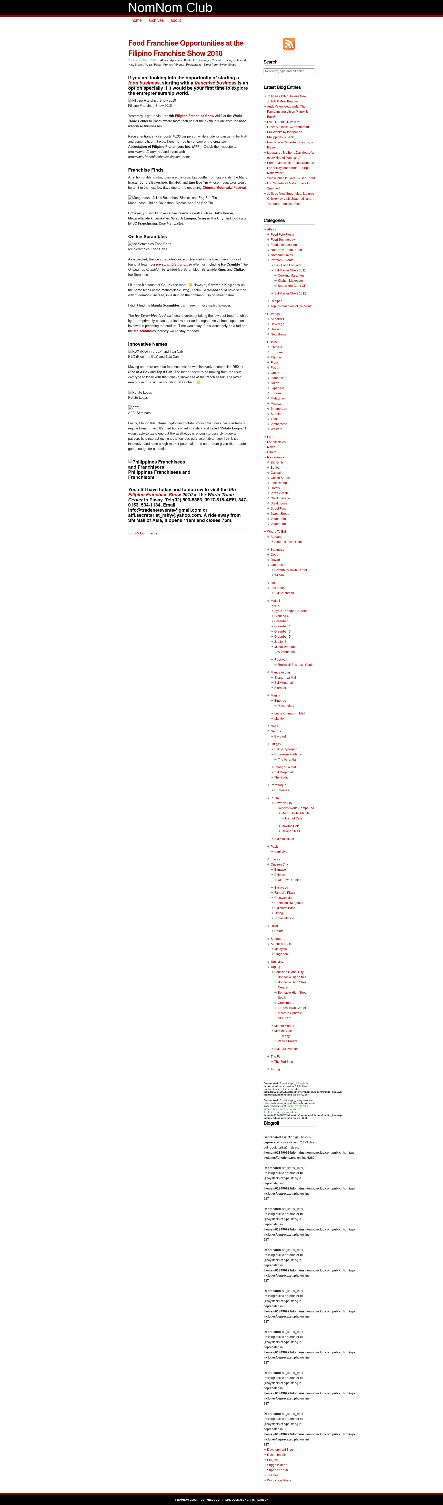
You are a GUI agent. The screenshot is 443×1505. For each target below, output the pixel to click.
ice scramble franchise (174, 264)
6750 (277, 606)
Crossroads (286, 1003)
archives (156, 20)
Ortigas (276, 744)
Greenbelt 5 (282, 636)
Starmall (280, 688)
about (175, 20)
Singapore (278, 939)
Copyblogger (211, 1499)
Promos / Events (173, 64)
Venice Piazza (288, 1041)
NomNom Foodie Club (286, 250)
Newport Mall (290, 831)
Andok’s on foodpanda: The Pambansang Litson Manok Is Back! (287, 112)
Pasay (275, 798)
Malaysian (278, 398)
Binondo (280, 700)
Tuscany (284, 1036)
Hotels (275, 488)
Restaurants (194, 64)
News (271, 447)
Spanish (276, 414)
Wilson (279, 575)
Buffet (275, 467)
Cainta (279, 931)
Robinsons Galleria (287, 754)
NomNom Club (170, 7)
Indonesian (278, 378)
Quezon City (279, 864)
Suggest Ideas (277, 1465)
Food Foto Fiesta (282, 234)
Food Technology (283, 239)
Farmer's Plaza (284, 892)
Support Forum (277, 1470)
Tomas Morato (284, 918)
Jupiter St (280, 642)
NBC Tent (284, 1018)
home (137, 20)
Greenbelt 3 (282, 631)
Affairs (164, 60)
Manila (275, 695)
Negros (276, 731)
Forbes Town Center (292, 1008)
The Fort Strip (283, 1062)
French (275, 362)
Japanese (278, 388)
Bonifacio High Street (292, 977)
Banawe (280, 869)
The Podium (282, 777)
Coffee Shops (280, 478)
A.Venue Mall (287, 652)
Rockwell (280, 659)
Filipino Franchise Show (194, 116)
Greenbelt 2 (282, 626)
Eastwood (281, 887)
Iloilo (274, 583)
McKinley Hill (283, 1031)
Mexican (277, 403)
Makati (275, 601)
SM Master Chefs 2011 (290, 270)
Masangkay (286, 706)
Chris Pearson (257, 1499)
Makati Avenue (284, 647)
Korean (276, 393)
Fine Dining (279, 483)
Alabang (277, 537)
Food (270, 437)
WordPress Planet (279, 1480)
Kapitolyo (280, 852)
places (275, 859)
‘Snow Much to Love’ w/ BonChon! (291, 178)
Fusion (275, 368)
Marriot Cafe (293, 818)
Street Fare (211, 64)
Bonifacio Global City (289, 972)
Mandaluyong (280, 672)
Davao (275, 560)
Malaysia (280, 949)
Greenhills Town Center (290, 570)
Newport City (283, 803)
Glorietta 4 (281, 616)
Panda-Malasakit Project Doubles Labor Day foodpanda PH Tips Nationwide (290, 168)
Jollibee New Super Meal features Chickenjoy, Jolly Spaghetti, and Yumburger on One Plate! (290, 199)
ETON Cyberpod (285, 749)
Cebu (274, 554)
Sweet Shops (228, 64)
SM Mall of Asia (285, 839)
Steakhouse (279, 503)
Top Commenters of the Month (292, 306)
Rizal (274, 926)
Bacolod (280, 736)
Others (271, 452)
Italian (275, 383)
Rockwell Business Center (296, 665)
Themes (272, 1475)
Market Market (284, 1026)
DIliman (279, 875)
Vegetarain (278, 519)
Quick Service (280, 498)
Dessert (241, 60)
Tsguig (275, 1069)
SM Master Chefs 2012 (290, 293)
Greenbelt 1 (282, 621)
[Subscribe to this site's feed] (289, 44)
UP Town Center (289, 880)
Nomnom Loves (282, 255)
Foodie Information (284, 245)
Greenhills (278, 565)
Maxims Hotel (290, 826)
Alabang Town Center (289, 542)
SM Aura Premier (286, 1049)
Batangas (277, 549)
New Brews (135, 64)
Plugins (272, 1460)
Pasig (275, 846)
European (278, 352)
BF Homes (281, 790)
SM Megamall (284, 683)
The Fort (276, 1056)
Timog (278, 913)
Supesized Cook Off (292, 286)
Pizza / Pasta (153, 64)
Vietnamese (279, 424)
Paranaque (278, 785)
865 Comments (145, 533)
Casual (216, 60)
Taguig (275, 967)
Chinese (277, 347)
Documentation (277, 1455)
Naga (274, 726)
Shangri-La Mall (285, 677)
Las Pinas (278, 588)
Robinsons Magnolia (288, 903)
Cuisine (272, 342)
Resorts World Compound (296, 808)
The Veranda (287, 759)
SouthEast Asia (281, 944)
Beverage (204, 60)
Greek (275, 373)
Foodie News (276, 442)
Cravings (228, 60)
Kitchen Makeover (290, 280)
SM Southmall (284, 593)
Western (276, 429)
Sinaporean (279, 409)
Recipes (276, 301)
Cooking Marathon (291, 275)
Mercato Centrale (290, 1013)
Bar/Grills (190, 60)
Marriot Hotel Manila (295, 813)
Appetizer (176, 60)
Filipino (276, 357)
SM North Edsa (284, 908)
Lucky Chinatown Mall (289, 713)
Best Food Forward (287, 265)
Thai (274, 419)
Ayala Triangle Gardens (290, 611)
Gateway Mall (283, 898)
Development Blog (280, 1449)
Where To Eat (276, 531)
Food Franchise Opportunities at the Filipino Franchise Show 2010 (186, 47)
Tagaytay (277, 962)
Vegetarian (278, 524)
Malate (279, 718)
